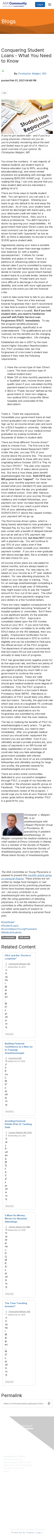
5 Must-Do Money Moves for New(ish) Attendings (16, 1218)
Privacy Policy (10, 1516)
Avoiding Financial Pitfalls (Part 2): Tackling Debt (18, 1124)
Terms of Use (10, 1519)
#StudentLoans (9, 925)
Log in (40, 4)
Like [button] (4, 93)
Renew (6, 1494)
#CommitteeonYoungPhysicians (19, 928)
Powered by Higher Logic (27, 1532)
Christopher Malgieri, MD (32, 73)
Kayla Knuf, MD (15, 1058)
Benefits (7, 1496)
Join (5, 1491)
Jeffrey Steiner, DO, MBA (19, 1227)
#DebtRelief (7, 922)
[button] (49, 1403)
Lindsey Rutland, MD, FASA (20, 1132)
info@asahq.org (17, 1471)
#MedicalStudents (11, 932)
